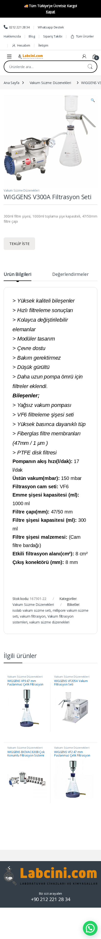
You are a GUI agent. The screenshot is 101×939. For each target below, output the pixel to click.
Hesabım (23, 45)
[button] (93, 100)
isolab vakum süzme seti (32, 610)
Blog (32, 36)
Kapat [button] (50, 11)
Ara (90, 66)
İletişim (43, 45)
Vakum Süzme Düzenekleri (50, 82)
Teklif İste (19, 243)
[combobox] (43, 66)
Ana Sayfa (11, 82)
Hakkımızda (12, 36)
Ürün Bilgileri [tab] (17, 274)
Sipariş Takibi (52, 36)
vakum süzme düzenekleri (49, 622)
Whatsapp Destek (51, 27)
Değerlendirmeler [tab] (70, 274)
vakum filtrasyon (33, 616)
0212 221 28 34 (19, 27)
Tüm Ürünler (85, 36)
